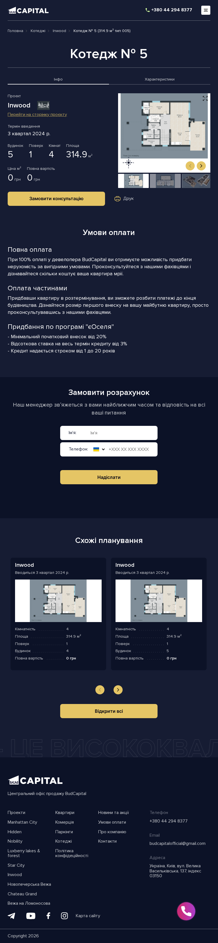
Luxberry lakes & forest (24, 854)
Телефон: (78, 449)
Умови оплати (112, 822)
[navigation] (190, 165)
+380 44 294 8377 (171, 10)
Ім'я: (72, 432)
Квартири (64, 812)
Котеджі (63, 841)
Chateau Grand (22, 894)
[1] (133, 181)
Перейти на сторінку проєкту (37, 114)
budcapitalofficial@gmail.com (178, 843)
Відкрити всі (109, 711)
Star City (16, 865)
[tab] (58, 80)
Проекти (16, 812)
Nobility (15, 841)
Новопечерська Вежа (29, 884)
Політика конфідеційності (71, 854)
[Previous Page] (99, 689)
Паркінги (64, 832)
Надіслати (109, 477)
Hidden (15, 832)
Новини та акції (113, 812)
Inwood (15, 875)
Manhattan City (22, 822)
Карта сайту (88, 916)
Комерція (64, 822)
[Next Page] (118, 689)
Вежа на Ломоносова (29, 903)
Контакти (107, 841)
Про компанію (112, 832)
